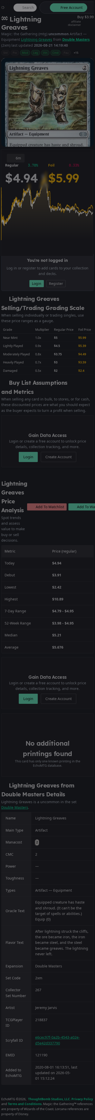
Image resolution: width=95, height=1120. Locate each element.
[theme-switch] (43, 7)
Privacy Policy (82, 1099)
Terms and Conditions (25, 1104)
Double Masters (76, 39)
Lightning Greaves (36, 39)
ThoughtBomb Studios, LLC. (49, 1099)
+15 (76, 52)
